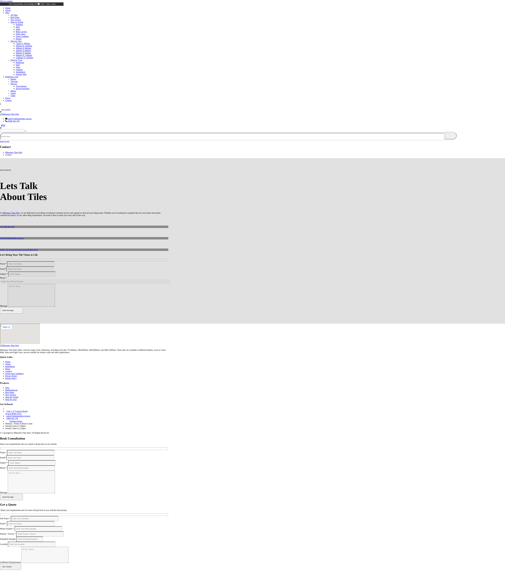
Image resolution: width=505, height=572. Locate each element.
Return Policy (11, 388)
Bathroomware (11, 400)
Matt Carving (21, 32)
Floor (18, 67)
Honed (18, 39)
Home (7, 8)
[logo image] (9, 114)
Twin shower (21, 86)
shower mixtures (22, 88)
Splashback (20, 72)
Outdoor (19, 69)
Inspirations (10, 377)
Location (3, 565)
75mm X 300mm (23, 43)
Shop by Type (16, 60)
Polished (19, 24)
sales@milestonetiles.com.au (20, 119)
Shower (14, 84)
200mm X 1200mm (24, 46)
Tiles (7, 13)
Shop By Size (11, 410)
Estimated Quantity (8, 559)
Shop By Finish (11, 407)
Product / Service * (8, 554)
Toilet (13, 96)
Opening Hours (15, 431)
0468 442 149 (13, 121)
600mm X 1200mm (24, 55)
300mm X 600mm (23, 48)
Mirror (13, 91)
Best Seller (15, 17)
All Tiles (14, 15)
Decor (7, 98)
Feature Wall (21, 74)
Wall (18, 65)
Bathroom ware (11, 77)
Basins (13, 79)
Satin (18, 29)
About (8, 10)
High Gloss (20, 34)
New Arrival (16, 20)
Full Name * (5, 539)
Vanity (13, 93)
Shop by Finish (17, 22)
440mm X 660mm (23, 51)
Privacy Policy (11, 386)
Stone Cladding (22, 36)
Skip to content (6, 1)
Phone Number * (7, 549)
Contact (8, 100)
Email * (3, 544)
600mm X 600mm (23, 53)
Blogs (7, 379)
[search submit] (451, 135)
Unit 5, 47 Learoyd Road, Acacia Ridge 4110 (19, 250)
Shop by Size (16, 41)
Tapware (14, 81)
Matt (18, 27)
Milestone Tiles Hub (11, 213)
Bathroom (20, 62)
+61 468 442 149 (7, 227)
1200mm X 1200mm (24, 58)
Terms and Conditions (14, 384)
